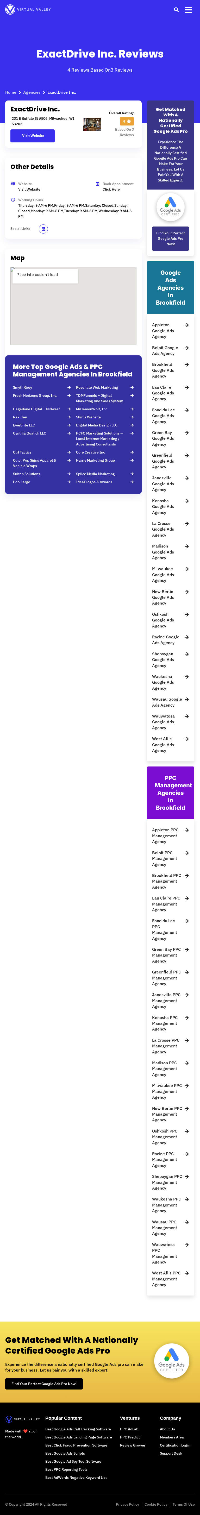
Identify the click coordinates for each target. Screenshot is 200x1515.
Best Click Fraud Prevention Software (76, 1445)
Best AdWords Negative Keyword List (76, 1477)
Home (10, 92)
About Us (167, 1429)
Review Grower (132, 1445)
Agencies (32, 92)
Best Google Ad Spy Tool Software (73, 1461)
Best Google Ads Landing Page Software (78, 1437)
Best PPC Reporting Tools (66, 1469)
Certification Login (175, 1445)
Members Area (172, 1437)
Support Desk (171, 1453)
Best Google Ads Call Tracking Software (78, 1429)
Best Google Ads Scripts (65, 1453)
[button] (176, 9)
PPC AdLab (129, 1429)
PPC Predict (130, 1437)
